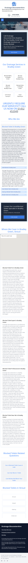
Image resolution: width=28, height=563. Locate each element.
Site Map (4, 535)
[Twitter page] (7, 560)
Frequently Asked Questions (8, 532)
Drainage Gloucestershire (14, 7)
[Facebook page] (1, 560)
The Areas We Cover (6, 529)
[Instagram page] (4, 560)
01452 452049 (17, 110)
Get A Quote (14, 52)
